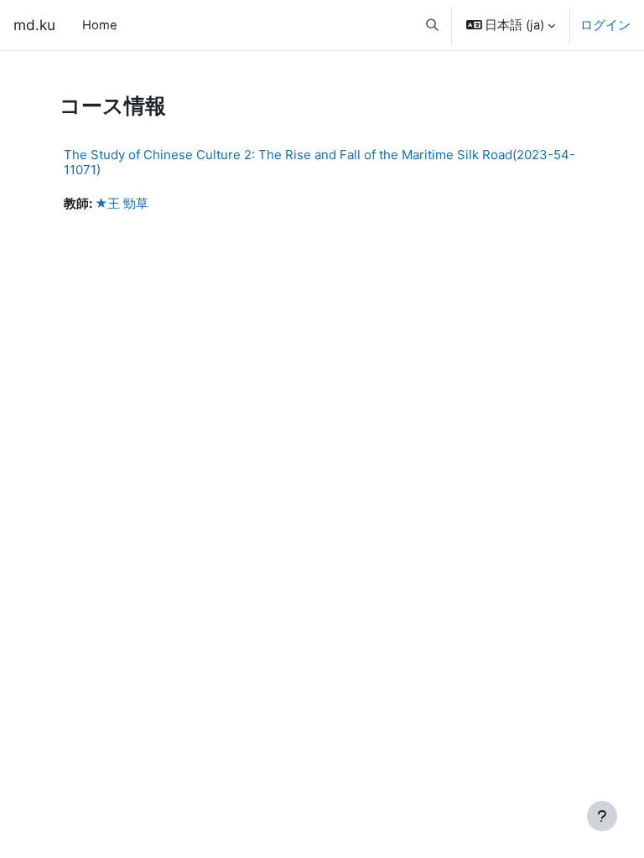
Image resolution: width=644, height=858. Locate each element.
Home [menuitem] (99, 25)
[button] (432, 25)
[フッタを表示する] (602, 816)
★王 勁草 (121, 203)
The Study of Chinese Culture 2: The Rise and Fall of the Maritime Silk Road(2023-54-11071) (319, 162)
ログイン (605, 25)
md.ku (34, 25)
